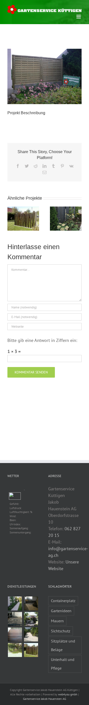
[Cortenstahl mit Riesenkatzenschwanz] (30, 650)
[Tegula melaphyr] (30, 634)
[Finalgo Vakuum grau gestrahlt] (14, 603)
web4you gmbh (67, 694)
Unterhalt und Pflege (62, 664)
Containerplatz (63, 600)
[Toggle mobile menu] (79, 16)
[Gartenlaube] (30, 619)
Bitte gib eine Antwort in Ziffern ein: (42, 340)
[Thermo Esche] (14, 634)
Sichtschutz (60, 630)
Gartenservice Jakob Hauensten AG (44, 699)
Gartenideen (61, 610)
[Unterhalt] (14, 650)
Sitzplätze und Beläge (63, 645)
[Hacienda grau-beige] (30, 603)
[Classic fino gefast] (14, 619)
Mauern (57, 620)
